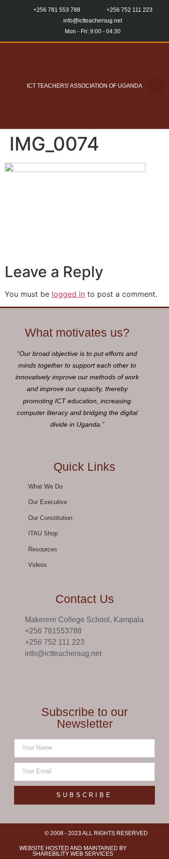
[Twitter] (75, 676)
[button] (14, 85)
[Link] (114, 676)
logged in (68, 294)
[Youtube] (94, 676)
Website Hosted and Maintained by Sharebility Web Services (73, 851)
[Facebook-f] (56, 676)
